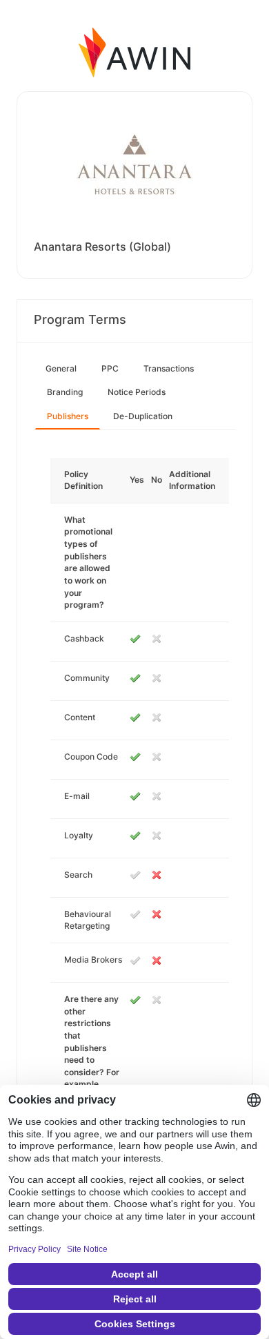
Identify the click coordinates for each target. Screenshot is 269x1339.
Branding (65, 392)
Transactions (168, 368)
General (61, 368)
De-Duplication (142, 416)
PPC (110, 368)
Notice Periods (137, 392)
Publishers (67, 416)
